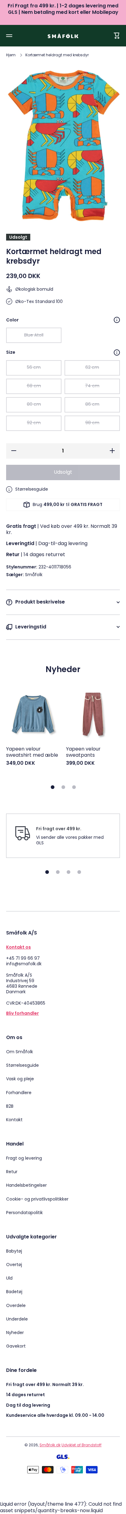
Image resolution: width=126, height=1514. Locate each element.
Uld (9, 1278)
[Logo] (63, 36)
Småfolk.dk (50, 1445)
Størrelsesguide (22, 1065)
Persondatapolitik (24, 1212)
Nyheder (15, 1332)
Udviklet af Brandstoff (81, 1445)
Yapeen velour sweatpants (83, 752)
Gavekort (16, 1346)
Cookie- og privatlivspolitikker (37, 1199)
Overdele (16, 1305)
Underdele (17, 1319)
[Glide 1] (52, 787)
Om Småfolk (19, 1052)
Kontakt (14, 1119)
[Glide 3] (74, 787)
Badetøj (14, 1292)
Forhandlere (18, 1093)
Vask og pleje (20, 1079)
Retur (11, 1172)
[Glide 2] (63, 787)
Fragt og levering (24, 1158)
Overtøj (14, 1264)
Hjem (11, 55)
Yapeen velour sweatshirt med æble (32, 752)
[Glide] (117, 320)
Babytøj (14, 1251)
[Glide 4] (79, 872)
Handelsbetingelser (26, 1185)
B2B (9, 1106)
